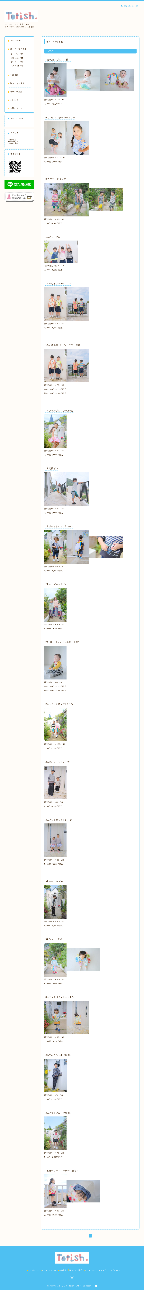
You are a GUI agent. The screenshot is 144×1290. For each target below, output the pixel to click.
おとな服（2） (17, 66)
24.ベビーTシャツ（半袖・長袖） (62, 642)
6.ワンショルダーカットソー (60, 117)
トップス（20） (18, 54)
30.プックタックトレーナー (59, 820)
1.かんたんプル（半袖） (58, 59)
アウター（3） (17, 62)
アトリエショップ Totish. (64, 1286)
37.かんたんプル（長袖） (58, 1055)
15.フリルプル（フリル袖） (59, 410)
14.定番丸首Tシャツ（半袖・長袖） (64, 345)
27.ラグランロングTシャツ (59, 704)
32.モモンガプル (54, 881)
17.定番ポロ (51, 468)
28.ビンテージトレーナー (58, 762)
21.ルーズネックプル (56, 584)
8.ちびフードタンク (55, 179)
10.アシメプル (52, 237)
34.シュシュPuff (53, 939)
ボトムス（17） (18, 58)
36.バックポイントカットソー (61, 997)
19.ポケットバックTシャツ (59, 526)
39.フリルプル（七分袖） (58, 1113)
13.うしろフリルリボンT (58, 283)
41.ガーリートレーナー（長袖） (62, 1171)
